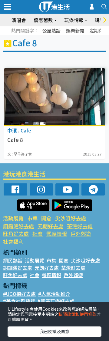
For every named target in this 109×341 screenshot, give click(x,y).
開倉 (46, 218)
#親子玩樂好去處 (56, 301)
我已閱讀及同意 (54, 331)
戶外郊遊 (81, 233)
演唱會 (19, 20)
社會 (37, 233)
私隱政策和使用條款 (77, 314)
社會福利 (13, 241)
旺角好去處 (16, 233)
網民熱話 (12, 260)
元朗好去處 (50, 226)
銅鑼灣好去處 (18, 226)
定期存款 (99, 30)
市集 (32, 218)
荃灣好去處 (80, 226)
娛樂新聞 (75, 30)
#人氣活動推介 (54, 293)
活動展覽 (13, 218)
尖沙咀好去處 (70, 218)
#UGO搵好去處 (19, 293)
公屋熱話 (51, 30)
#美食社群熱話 (19, 301)
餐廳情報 (56, 233)
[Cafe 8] (54, 96)
